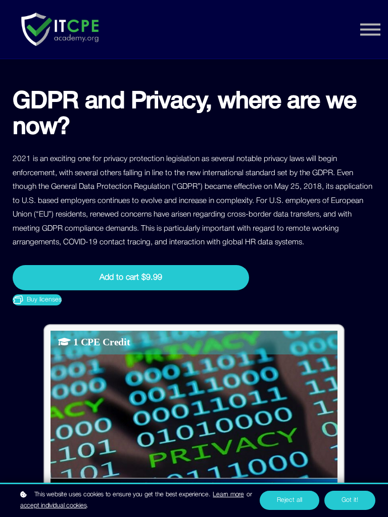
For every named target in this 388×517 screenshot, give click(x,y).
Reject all (289, 500)
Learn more (228, 494)
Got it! (350, 500)
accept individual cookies (53, 505)
